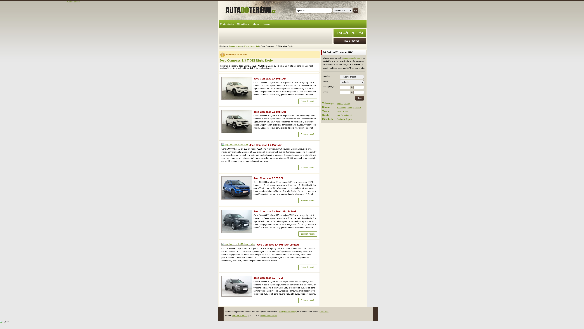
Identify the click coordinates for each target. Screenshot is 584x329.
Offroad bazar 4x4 (251, 46)
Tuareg (347, 103)
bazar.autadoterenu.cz (353, 58)
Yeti (338, 115)
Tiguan (340, 103)
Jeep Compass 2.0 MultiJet (270, 111)
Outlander (341, 119)
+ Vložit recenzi (350, 40)
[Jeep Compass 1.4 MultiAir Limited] (237, 232)
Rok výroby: (328, 87)
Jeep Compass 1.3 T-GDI (268, 178)
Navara (358, 107)
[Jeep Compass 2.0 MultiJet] (237, 132)
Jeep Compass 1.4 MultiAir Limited (275, 211)
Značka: (326, 76)
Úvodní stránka (227, 24)
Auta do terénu (249, 9)
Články (256, 24)
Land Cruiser (342, 111)
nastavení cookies (269, 316)
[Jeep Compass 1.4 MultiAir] (237, 99)
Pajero (349, 119)
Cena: (325, 92)
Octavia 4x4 (346, 115)
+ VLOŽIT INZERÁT (349, 33)
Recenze (266, 24)
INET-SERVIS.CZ (239, 316)
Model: (326, 81)
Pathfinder (341, 107)
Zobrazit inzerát (308, 101)
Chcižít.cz (324, 312)
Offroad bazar (243, 24)
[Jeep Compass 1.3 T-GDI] (237, 199)
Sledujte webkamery (288, 312)
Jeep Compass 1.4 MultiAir (270, 78)
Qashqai (350, 107)
